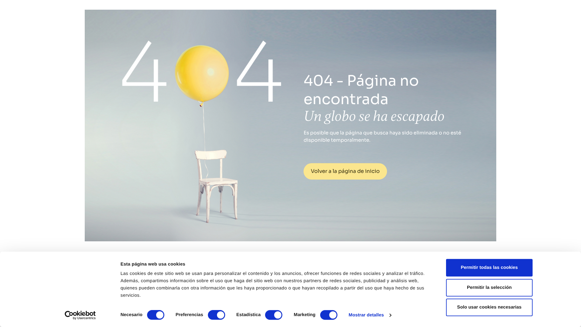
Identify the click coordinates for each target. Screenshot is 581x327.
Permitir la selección (489, 287)
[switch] (216, 315)
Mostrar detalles (366, 315)
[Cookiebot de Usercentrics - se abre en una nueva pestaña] (80, 315)
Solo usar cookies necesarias (489, 307)
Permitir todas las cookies (489, 267)
